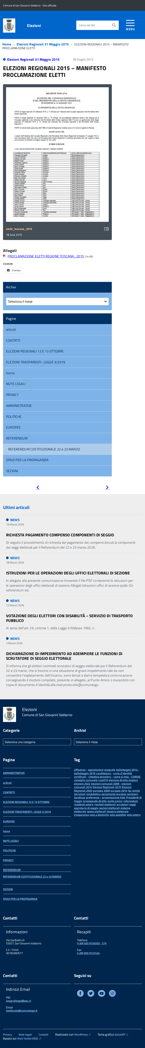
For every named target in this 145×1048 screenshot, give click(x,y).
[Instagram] (112, 994)
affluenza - (80, 770)
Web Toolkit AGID (27, 1038)
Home (6, 44)
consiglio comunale (86, 780)
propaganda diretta (95, 801)
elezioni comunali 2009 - (106, 784)
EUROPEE (13, 427)
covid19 (103, 780)
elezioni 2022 (82, 784)
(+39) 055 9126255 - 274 (91, 943)
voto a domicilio (99, 815)
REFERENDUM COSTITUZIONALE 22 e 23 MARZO (44, 449)
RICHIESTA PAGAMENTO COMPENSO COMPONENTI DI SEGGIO (60, 535)
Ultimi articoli (16, 507)
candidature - (104, 773)
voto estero (133, 815)
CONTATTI (13, 340)
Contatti (43, 1034)
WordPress (81, 1034)
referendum (130, 801)
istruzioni (80, 794)
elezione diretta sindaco (123, 780)
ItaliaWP (120, 1034)
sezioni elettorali (109, 808)
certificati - (81, 777)
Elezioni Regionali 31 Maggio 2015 (43, 44)
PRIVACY (12, 394)
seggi (132, 804)
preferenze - (93, 797)
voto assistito (118, 815)
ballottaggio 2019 (84, 773)
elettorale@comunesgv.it (21, 1010)
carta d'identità (122, 773)
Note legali (25, 1034)
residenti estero (83, 804)
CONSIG (135, 777)
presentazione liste (113, 797)
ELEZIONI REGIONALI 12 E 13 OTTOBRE (35, 351)
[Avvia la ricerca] (114, 25)
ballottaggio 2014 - (127, 770)
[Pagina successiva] (107, 488)
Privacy (7, 1034)
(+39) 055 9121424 (88, 953)
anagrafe (109, 770)
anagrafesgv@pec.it (18, 1001)
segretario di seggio (86, 808)
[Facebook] (80, 994)
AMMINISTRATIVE (19, 405)
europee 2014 (118, 790)
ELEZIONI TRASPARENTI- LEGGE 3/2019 (35, 362)
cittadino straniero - (100, 777)
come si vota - (121, 777)
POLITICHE (14, 416)
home (10, 373)
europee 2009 (101, 790)
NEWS (15, 519)
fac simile (134, 790)
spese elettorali (96, 811)
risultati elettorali (105, 804)
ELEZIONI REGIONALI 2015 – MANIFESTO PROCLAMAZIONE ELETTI (54, 71)
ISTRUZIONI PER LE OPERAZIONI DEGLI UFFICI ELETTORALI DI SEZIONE (68, 573)
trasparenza (81, 815)
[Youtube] (101, 994)
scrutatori (122, 804)
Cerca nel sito (87, 25)
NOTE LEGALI (15, 383)
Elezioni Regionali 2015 (107, 787)
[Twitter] (90, 994)
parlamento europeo (113, 794)
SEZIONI (12, 470)
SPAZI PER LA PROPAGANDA (27, 459)
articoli (11, 329)
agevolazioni (95, 770)
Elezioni (34, 26)
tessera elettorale (118, 811)
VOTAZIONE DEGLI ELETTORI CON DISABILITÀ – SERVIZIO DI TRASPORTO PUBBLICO (69, 618)
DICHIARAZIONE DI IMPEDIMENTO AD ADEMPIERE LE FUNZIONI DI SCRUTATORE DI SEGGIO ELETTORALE (64, 656)
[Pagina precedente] (38, 488)
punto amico (115, 801)
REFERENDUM (17, 438)
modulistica (93, 794)
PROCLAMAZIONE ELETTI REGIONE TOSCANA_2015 (46, 256)
